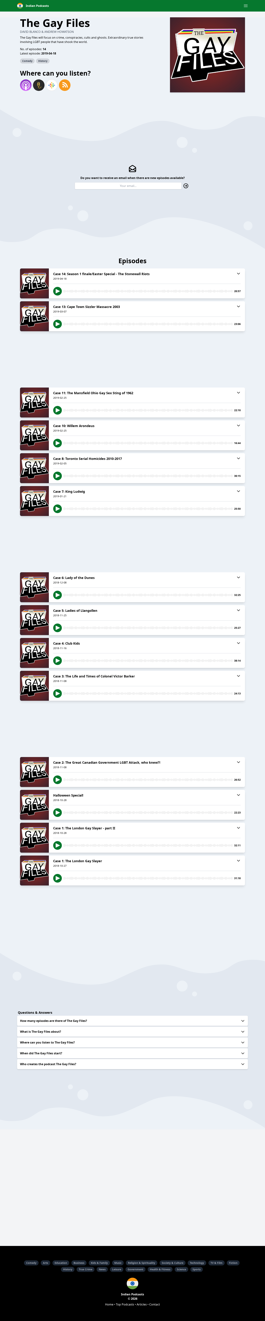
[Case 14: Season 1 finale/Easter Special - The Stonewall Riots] (34, 283)
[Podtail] (38, 85)
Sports (197, 1269)
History (42, 61)
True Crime (85, 1269)
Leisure (116, 1269)
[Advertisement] (132, 359)
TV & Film (216, 1263)
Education (61, 1263)
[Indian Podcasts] (132, 1283)
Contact (154, 1304)
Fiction (233, 1263)
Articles (142, 1304)
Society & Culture (172, 1263)
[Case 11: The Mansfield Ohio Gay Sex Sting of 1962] (34, 402)
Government (135, 1269)
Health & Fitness (160, 1269)
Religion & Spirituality (141, 1263)
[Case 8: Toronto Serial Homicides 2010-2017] (34, 468)
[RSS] (64, 85)
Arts (45, 1263)
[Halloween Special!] (34, 805)
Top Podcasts (125, 1304)
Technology (197, 1263)
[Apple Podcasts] (25, 85)
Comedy (27, 61)
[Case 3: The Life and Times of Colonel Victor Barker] (34, 686)
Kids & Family (99, 1263)
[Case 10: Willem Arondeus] (34, 435)
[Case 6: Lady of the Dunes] (34, 587)
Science (181, 1269)
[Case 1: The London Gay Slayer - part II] (34, 838)
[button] (246, 6)
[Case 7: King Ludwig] (34, 501)
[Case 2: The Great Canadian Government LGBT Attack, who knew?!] (34, 772)
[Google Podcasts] (51, 85)
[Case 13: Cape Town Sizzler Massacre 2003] (34, 316)
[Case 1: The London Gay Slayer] (34, 870)
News (102, 1269)
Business (79, 1263)
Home (109, 1304)
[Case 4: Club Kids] (34, 653)
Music (118, 1263)
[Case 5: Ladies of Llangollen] (34, 620)
